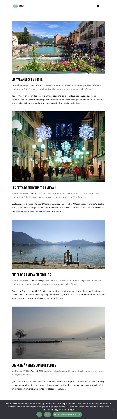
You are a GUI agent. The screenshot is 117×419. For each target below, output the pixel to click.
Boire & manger (31, 89)
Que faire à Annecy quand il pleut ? (34, 365)
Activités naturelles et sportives (76, 85)
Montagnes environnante (68, 89)
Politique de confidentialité (67, 414)
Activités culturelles (52, 85)
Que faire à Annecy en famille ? (31, 275)
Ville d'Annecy (87, 89)
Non (47, 414)
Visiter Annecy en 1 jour (27, 80)
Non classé (67, 197)
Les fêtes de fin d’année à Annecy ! (34, 188)
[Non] (113, 409)
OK (39, 414)
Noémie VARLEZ (22, 85)
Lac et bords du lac (47, 89)
